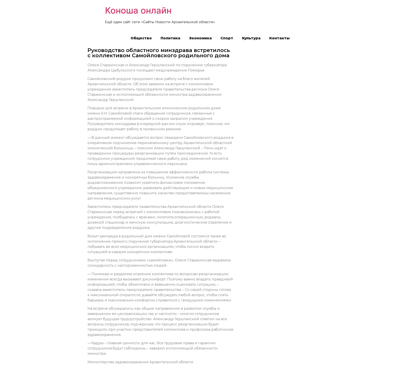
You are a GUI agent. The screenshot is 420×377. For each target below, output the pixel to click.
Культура (251, 38)
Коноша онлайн (138, 10)
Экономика (200, 38)
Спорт (226, 38)
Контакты (279, 38)
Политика (170, 38)
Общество (141, 38)
